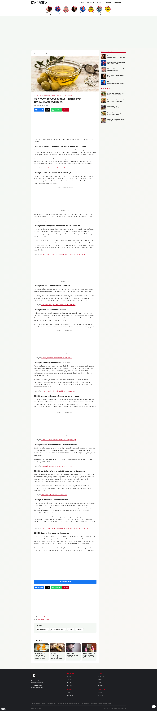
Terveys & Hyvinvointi (58, 95)
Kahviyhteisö (101, 676)
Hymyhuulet (101, 685)
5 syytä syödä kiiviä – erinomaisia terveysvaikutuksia (58, 391)
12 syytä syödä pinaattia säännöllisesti (54, 495)
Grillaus (100, 679)
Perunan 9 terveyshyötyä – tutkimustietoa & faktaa (58, 305)
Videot (99, 2)
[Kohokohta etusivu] (39, 2)
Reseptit (100, 682)
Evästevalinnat (107, 708)
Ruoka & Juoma (50, 53)
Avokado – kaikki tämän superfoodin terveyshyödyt (58, 440)
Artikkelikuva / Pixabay (44, 619)
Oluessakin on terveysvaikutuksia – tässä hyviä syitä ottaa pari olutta (64, 254)
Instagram (100, 695)
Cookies (3, 709)
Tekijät (69, 692)
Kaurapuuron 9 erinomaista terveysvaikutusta (56, 221)
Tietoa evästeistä (122, 708)
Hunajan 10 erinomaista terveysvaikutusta (55, 168)
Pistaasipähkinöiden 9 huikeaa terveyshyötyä (56, 466)
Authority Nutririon (42, 616)
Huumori (117, 2)
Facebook (100, 692)
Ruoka (108, 2)
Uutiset (90, 2)
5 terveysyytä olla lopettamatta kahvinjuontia (56, 358)
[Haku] (124, 2)
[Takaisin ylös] (154, 706)
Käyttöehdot (114, 708)
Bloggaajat (70, 695)
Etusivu (81, 2)
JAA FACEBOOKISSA (65, 581)
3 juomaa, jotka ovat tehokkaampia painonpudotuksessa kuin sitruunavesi (65, 528)
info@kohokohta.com (37, 682)
